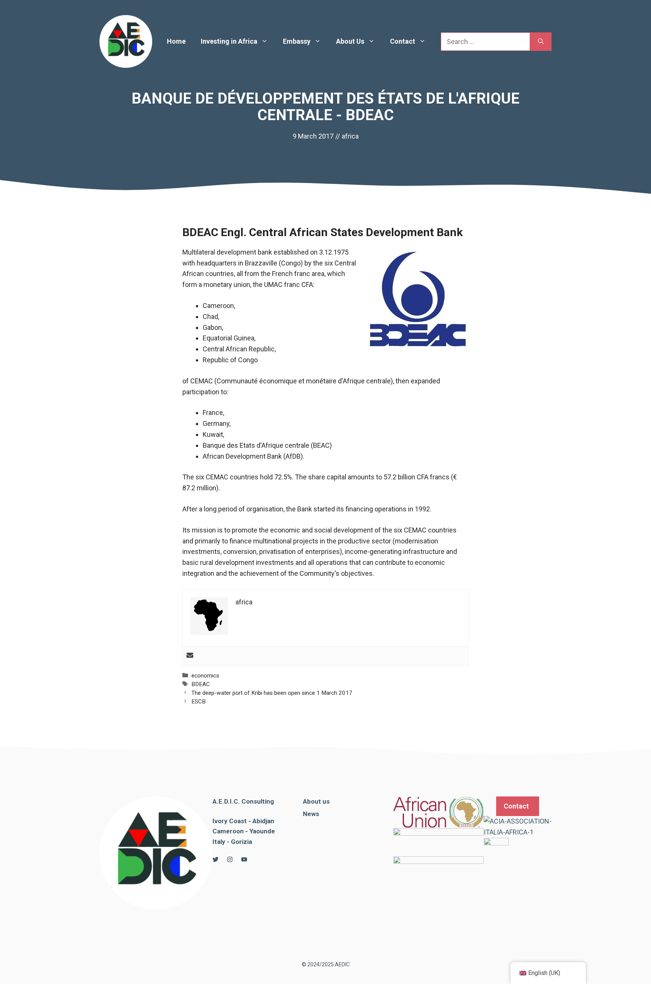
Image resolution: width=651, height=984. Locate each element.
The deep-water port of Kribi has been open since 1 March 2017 (271, 693)
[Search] (541, 41)
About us (316, 801)
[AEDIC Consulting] (125, 41)
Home (176, 41)
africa (350, 136)
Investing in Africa (229, 41)
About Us (350, 41)
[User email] (189, 656)
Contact (402, 41)
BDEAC (200, 684)
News (311, 814)
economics (205, 675)
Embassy (296, 41)
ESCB (198, 701)
